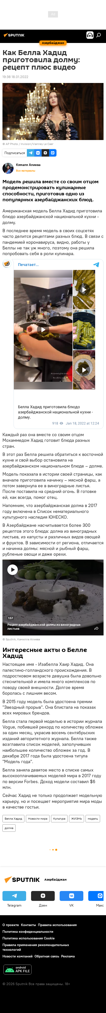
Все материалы (25, 170)
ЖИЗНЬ (76, 818)
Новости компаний (17, 956)
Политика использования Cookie (28, 938)
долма (9, 828)
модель (93, 818)
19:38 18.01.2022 (15, 77)
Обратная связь (47, 956)
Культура (59, 818)
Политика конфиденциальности (27, 931)
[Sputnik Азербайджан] (14, 37)
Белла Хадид (13, 818)
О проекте (10, 925)
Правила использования (57, 925)
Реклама (68, 956)
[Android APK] (17, 970)
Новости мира (37, 818)
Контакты (28, 925)
